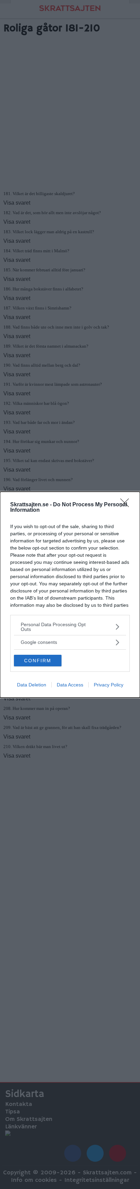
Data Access (70, 684)
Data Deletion (31, 684)
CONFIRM (37, 660)
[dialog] (70, 595)
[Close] (126, 504)
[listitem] (70, 627)
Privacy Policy (108, 684)
